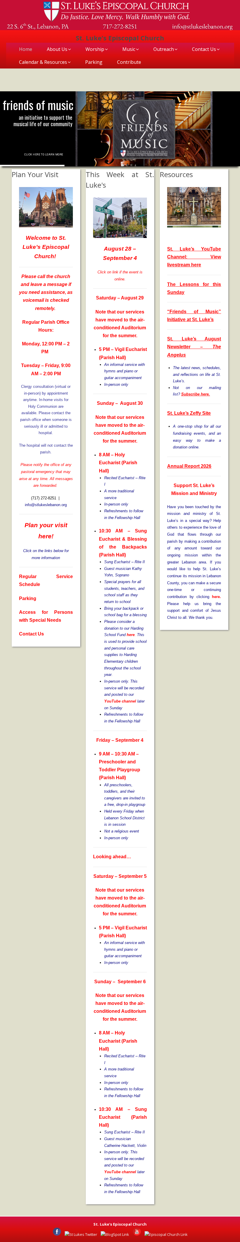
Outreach (163, 49)
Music (128, 49)
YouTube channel (120, 701)
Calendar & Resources (43, 62)
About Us (57, 49)
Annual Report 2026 (189, 466)
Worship (94, 49)
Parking (93, 62)
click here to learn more (43, 154)
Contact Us (204, 49)
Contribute (129, 62)
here (131, 635)
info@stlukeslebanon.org (46, 505)
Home (25, 49)
